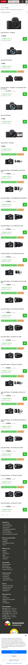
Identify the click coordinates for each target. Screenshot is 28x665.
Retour (4, 544)
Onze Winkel (5, 562)
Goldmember (6, 575)
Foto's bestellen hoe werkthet (10, 534)
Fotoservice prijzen (7, 525)
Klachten (5, 601)
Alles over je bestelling (8, 538)
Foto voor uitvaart (7, 532)
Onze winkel (6, 597)
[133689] (25, 94)
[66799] (25, 149)
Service (4, 583)
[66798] (25, 121)
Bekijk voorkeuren (14, 660)
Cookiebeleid (9, 663)
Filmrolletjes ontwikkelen (9, 529)
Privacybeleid (15, 663)
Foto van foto (6, 527)
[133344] (25, 204)
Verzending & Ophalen (8, 543)
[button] (26, 635)
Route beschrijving (7, 569)
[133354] (25, 482)
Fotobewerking (6, 531)
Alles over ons (6, 548)
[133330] (25, 288)
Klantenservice (6, 594)
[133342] (25, 315)
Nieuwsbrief (6, 553)
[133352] (25, 232)
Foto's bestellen (7, 524)
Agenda (4, 550)
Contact (20, 663)
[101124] (25, 66)
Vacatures (5, 558)
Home (2, 7)
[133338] (25, 399)
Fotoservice (5, 522)
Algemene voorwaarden (9, 599)
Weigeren (14, 656)
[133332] (25, 454)
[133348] (25, 343)
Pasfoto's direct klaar (8, 585)
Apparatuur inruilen (8, 580)
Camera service (6, 573)
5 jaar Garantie (6, 578)
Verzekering (6, 576)
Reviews (5, 552)
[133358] (25, 426)
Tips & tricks (6, 557)
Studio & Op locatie (8, 587)
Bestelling (5, 539)
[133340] (25, 509)
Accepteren (14, 652)
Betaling (5, 541)
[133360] (25, 177)
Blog (4, 555)
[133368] (25, 260)
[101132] (25, 39)
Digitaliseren (6, 590)
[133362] (25, 371)
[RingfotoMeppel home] (13, 1)
